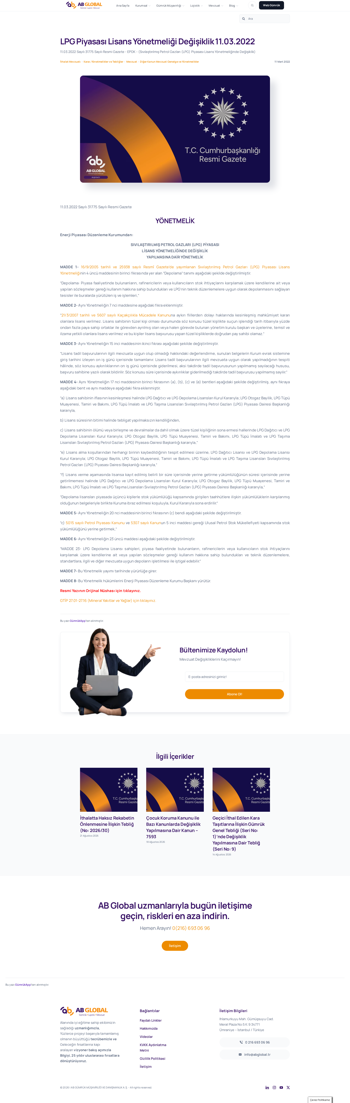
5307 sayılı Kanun (146, 522)
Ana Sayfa (122, 5)
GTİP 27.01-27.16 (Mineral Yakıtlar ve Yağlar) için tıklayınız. (108, 600)
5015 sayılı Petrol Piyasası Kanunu (95, 522)
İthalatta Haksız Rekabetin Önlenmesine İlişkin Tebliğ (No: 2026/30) (107, 824)
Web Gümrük (271, 5)
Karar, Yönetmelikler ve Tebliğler (103, 61)
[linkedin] (267, 1087)
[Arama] (252, 5)
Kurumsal (141, 5)
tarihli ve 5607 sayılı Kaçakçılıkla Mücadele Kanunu (116, 315)
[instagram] (274, 1087)
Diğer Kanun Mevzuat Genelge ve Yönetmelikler (169, 61)
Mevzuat (214, 5)
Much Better (199, 1087)
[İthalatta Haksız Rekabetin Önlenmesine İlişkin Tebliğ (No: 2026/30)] (108, 790)
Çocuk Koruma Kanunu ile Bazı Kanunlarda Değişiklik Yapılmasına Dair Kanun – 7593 (173, 827)
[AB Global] (86, 5)
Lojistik (195, 5)
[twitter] (288, 1087)
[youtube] (281, 1087)
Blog (232, 5)
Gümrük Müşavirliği (168, 5)
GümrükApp (77, 621)
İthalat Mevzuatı (70, 61)
